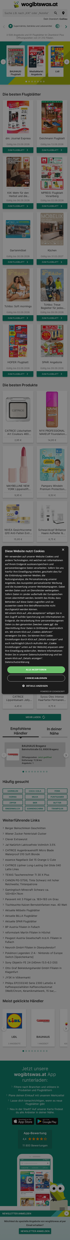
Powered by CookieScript (52, 691)
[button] (35, 686)
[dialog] (35, 620)
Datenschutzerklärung (17, 662)
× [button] (63, 550)
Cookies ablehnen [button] (36, 678)
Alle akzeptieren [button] (36, 669)
